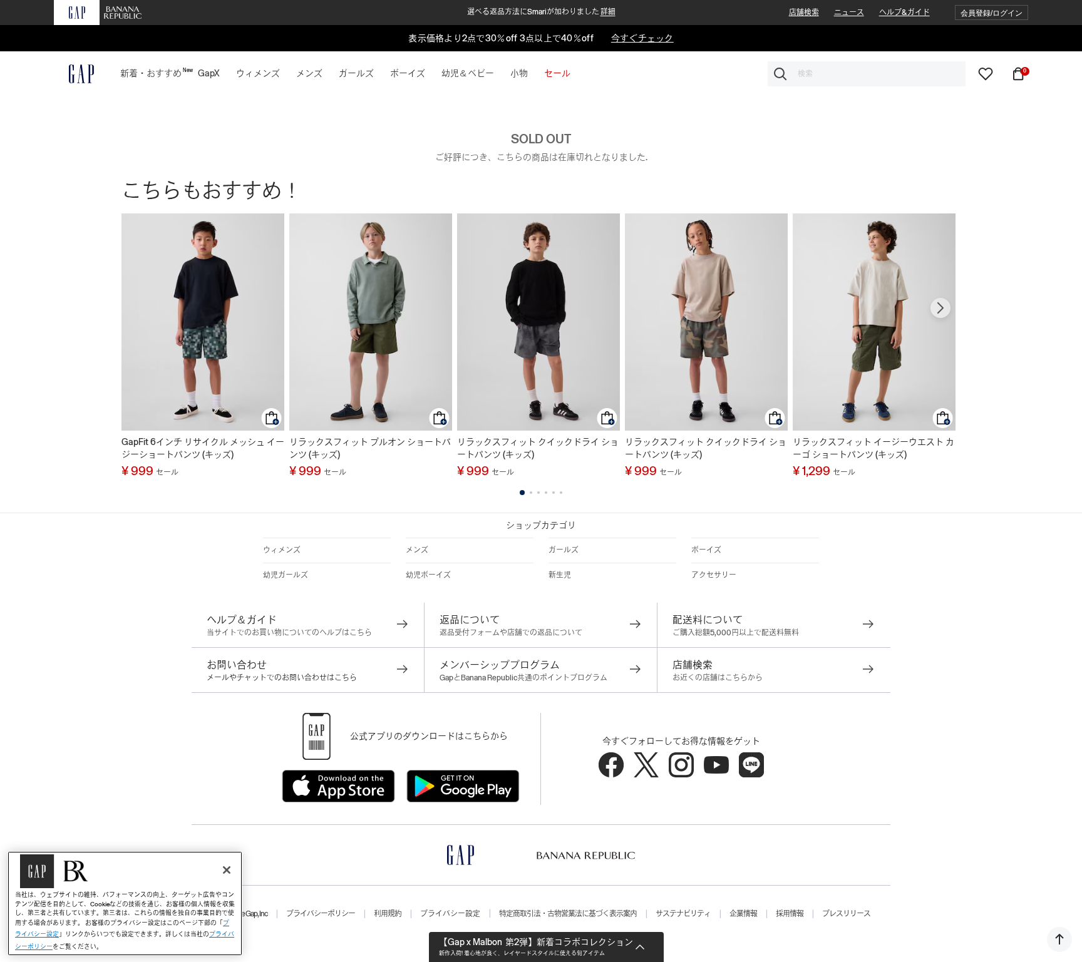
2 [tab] (531, 492)
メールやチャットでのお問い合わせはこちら (282, 677)
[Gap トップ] (74, 73)
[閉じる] (226, 870)
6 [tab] (561, 492)
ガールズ (564, 550)
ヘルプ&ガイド (904, 12)
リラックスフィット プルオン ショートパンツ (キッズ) (370, 448)
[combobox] (867, 73)
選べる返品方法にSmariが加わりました (541, 12)
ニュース (849, 12)
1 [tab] (522, 492)
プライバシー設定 (450, 913)
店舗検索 (804, 12)
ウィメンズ (282, 550)
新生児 (560, 575)
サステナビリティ (683, 913)
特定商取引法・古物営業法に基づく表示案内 (568, 913)
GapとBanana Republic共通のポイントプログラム (523, 677)
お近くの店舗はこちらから (717, 677)
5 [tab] (553, 492)
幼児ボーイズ (428, 575)
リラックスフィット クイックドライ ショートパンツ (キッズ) (538, 448)
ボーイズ (706, 550)
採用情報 (789, 913)
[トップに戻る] (1059, 939)
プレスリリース (846, 913)
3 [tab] (538, 492)
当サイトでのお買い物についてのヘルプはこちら (289, 632)
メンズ (417, 550)
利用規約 (387, 913)
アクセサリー (713, 575)
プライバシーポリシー (320, 913)
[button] (992, 13)
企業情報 (743, 913)
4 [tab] (546, 492)
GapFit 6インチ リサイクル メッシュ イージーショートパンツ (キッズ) (202, 448)
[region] (125, 903)
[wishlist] (985, 73)
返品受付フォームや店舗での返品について (511, 632)
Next (940, 308)
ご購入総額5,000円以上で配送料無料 (735, 632)
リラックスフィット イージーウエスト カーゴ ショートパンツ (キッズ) (873, 448)
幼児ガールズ (285, 575)
